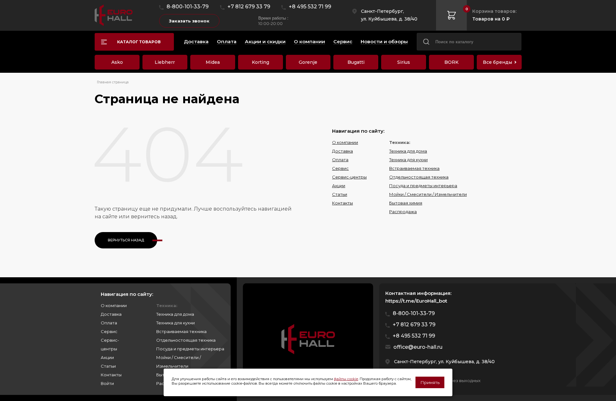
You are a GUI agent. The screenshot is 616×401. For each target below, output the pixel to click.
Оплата (340, 159)
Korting (260, 62)
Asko (117, 62)
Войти (107, 383)
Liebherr (165, 62)
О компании (345, 142)
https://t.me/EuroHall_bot (416, 301)
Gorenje (308, 62)
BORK (451, 62)
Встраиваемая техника (414, 168)
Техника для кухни (408, 159)
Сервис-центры (349, 177)
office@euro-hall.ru (417, 347)
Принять (430, 382)
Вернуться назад (126, 240)
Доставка (342, 151)
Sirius (403, 62)
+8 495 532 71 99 (310, 7)
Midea (213, 62)
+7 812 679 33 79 (248, 7)
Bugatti (355, 62)
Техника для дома (408, 151)
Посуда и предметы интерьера (423, 185)
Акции (338, 185)
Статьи (339, 194)
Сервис (340, 168)
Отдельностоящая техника (419, 177)
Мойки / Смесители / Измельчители (428, 194)
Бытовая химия (405, 202)
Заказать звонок (189, 20)
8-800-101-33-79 (188, 7)
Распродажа (403, 211)
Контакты (342, 202)
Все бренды (497, 62)
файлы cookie (346, 379)
